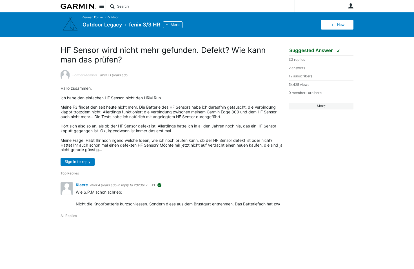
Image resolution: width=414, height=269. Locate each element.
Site (101, 6)
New (340, 25)
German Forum (93, 17)
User (350, 6)
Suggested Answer (311, 50)
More (175, 25)
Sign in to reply (77, 162)
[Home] (78, 6)
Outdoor (113, 17)
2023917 (141, 185)
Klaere (82, 184)
